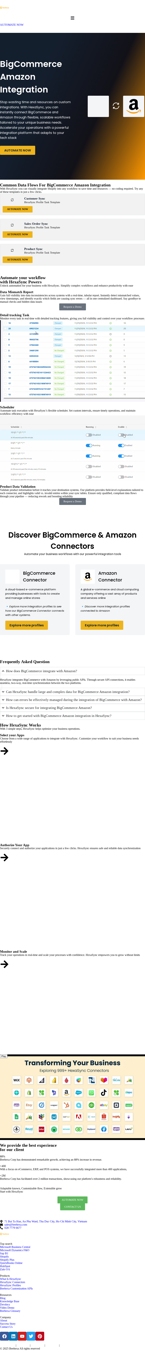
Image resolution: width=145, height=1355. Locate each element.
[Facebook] (4, 1336)
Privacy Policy (23, 1345)
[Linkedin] (13, 1336)
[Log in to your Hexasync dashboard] (4, 857)
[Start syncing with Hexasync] (4, 751)
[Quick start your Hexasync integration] (4, 964)
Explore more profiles (27, 625)
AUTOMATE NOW (17, 150)
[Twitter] (31, 1336)
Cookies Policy (37, 1345)
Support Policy (52, 1345)
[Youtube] (22, 1336)
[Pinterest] (39, 1336)
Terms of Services (7, 1345)
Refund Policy (66, 1345)
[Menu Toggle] (72, 18)
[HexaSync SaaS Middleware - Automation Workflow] (4, 7)
